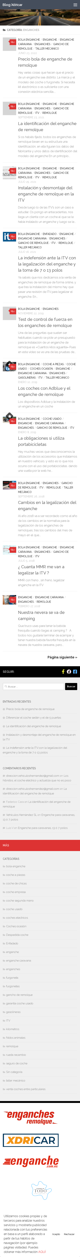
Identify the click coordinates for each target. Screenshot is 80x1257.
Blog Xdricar (12, 5)
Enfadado (50, 234)
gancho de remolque (33, 242)
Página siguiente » (62, 657)
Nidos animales (15, 1037)
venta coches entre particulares (25, 1089)
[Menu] (75, 4)
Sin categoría (14, 1072)
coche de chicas (16, 883)
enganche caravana (32, 238)
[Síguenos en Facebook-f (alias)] (63, 671)
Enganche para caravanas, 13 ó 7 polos (43, 828)
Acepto (56, 1234)
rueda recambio (16, 1055)
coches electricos (17, 917)
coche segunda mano (20, 900)
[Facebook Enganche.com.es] (69, 671)
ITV (37, 112)
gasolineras (27, 377)
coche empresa (16, 892)
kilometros (12, 1029)
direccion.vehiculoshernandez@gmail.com (32, 775)
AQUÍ (42, 1252)
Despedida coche (17, 935)
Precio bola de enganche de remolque (30, 709)
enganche (50, 39)
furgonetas (13, 986)
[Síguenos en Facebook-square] (75, 671)
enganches (42, 44)
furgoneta (12, 977)
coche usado (52, 418)
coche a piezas (53, 364)
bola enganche (29, 39)
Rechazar (69, 1234)
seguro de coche (16, 1063)
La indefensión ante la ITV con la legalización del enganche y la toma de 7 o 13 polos (47, 264)
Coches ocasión (41, 368)
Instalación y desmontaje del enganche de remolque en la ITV (46, 194)
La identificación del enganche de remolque (33, 726)
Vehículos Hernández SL (21, 815)
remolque (49, 112)
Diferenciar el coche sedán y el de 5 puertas (33, 717)
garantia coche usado (19, 1003)
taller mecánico (47, 48)
